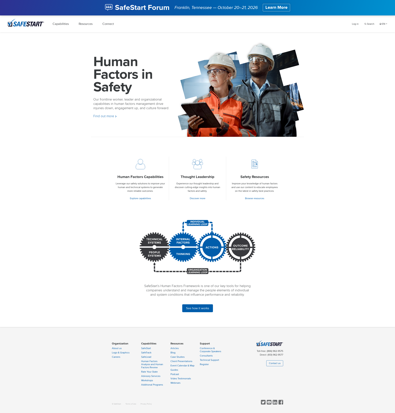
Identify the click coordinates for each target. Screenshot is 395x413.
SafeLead (146, 356)
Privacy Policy (146, 404)
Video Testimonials (180, 378)
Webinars (175, 382)
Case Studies (177, 356)
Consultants (206, 355)
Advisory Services (150, 376)
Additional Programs (152, 384)
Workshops (147, 380)
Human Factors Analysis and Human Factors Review (152, 364)
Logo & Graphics (120, 352)
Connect (108, 24)
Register (204, 364)
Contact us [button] (275, 363)
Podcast (174, 374)
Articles (174, 348)
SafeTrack (146, 352)
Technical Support (209, 360)
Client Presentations (181, 361)
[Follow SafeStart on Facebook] (280, 403)
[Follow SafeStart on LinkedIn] (274, 403)
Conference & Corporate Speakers (210, 350)
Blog (172, 352)
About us (117, 348)
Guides (174, 369)
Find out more (104, 116)
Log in (355, 23)
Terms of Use (130, 404)
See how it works (197, 308)
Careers (116, 356)
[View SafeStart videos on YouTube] (268, 403)
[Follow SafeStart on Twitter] (263, 403)
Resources (86, 24)
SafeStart (146, 348)
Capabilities (61, 24)
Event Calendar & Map (182, 365)
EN (383, 23)
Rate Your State (149, 371)
